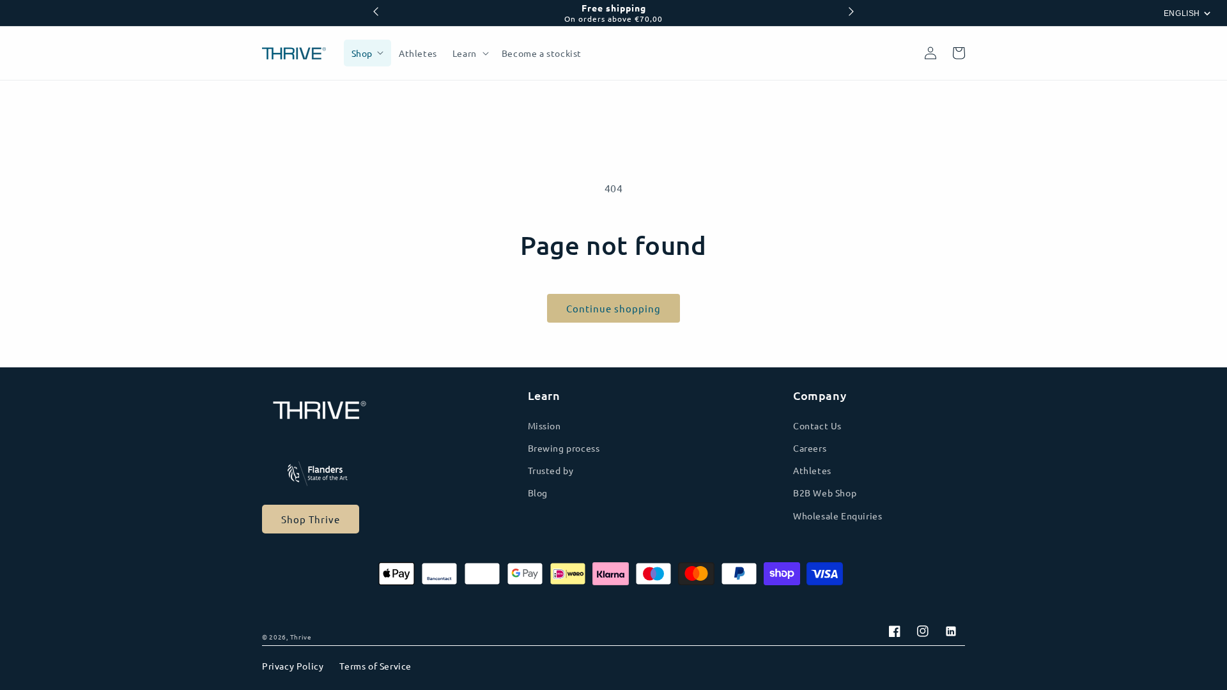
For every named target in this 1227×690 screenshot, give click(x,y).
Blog (538, 492)
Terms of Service (375, 665)
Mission (544, 425)
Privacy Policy (292, 665)
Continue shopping (613, 308)
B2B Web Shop (824, 492)
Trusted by (551, 470)
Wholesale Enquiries (837, 515)
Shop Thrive (310, 519)
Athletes (812, 470)
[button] (469, 53)
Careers (809, 448)
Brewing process (564, 448)
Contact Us (817, 425)
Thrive (301, 636)
